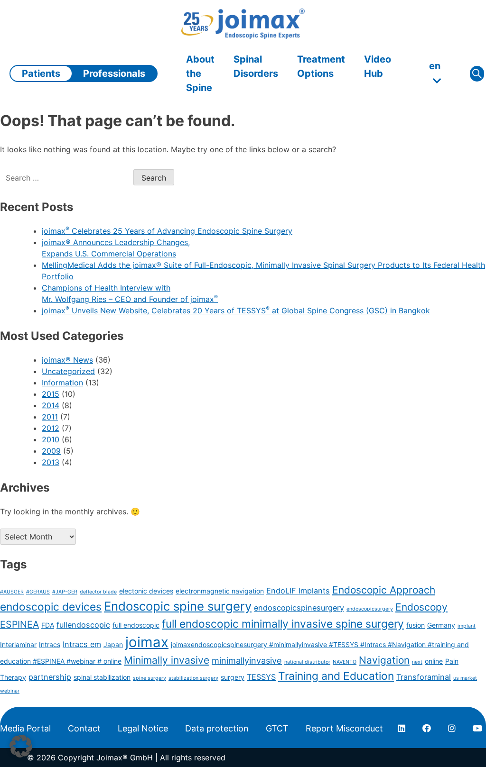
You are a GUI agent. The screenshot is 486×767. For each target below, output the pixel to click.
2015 (50, 394)
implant (467, 626)
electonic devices (146, 591)
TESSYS (261, 677)
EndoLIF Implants (298, 590)
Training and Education (336, 676)
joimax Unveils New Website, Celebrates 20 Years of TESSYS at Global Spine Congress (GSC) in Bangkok (236, 310)
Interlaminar (18, 644)
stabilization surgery (193, 678)
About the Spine (200, 73)
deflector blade (98, 592)
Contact (84, 728)
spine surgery (149, 678)
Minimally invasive (166, 660)
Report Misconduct (344, 728)
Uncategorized (68, 371)
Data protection (217, 728)
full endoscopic (135, 625)
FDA (47, 625)
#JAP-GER (64, 592)
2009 (51, 451)
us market (465, 678)
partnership (49, 677)
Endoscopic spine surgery (178, 606)
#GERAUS (38, 592)
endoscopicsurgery (369, 609)
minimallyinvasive (247, 660)
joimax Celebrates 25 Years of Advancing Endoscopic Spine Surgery (167, 231)
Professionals (114, 73)
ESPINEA (19, 624)
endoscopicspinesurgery (299, 607)
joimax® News (67, 360)
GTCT (277, 728)
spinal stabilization (102, 677)
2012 (50, 428)
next (417, 662)
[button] (21, 746)
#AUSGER (12, 592)
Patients (41, 73)
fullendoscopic (83, 625)
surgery (232, 677)
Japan (113, 644)
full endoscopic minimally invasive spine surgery (283, 623)
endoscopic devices (51, 606)
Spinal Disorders (256, 66)
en (434, 66)
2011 (50, 416)
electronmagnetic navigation (220, 591)
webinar (9, 691)
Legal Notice (143, 728)
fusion (415, 625)
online (434, 661)
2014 (50, 405)
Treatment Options (321, 66)
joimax (146, 642)
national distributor (307, 662)
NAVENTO (344, 662)
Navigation (384, 660)
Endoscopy (421, 607)
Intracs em (82, 644)
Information (62, 382)
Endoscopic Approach (383, 590)
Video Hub (377, 66)
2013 (50, 462)
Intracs (49, 644)
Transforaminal (423, 677)
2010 (50, 439)
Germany (441, 625)
